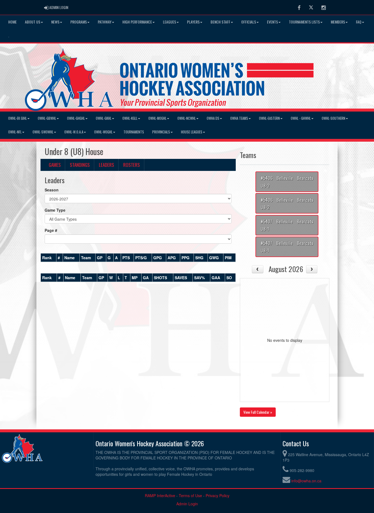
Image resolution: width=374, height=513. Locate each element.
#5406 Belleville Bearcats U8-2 (287, 181)
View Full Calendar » (257, 412)
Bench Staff (220, 22)
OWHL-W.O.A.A (73, 132)
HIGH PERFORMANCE (137, 22)
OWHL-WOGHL (103, 132)
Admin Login (187, 503)
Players (193, 22)
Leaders (106, 164)
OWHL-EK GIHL (17, 118)
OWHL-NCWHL (186, 118)
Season (52, 190)
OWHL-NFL (15, 132)
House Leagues (191, 132)
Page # (51, 230)
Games (55, 164)
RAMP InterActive (160, 495)
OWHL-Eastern (269, 118)
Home (12, 22)
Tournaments (133, 132)
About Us (32, 22)
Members (338, 22)
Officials (248, 22)
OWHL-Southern (333, 118)
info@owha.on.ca (306, 480)
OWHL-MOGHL (157, 118)
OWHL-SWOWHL (43, 132)
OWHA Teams (239, 118)
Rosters (131, 164)
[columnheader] (48, 257)
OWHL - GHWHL (301, 118)
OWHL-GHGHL (76, 118)
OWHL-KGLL (129, 118)
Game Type (55, 210)
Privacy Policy (217, 495)
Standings (80, 164)
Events (272, 22)
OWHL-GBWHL (47, 118)
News (55, 22)
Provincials (161, 132)
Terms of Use (190, 495)
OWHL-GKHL (103, 118)
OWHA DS (213, 118)
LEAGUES (169, 22)
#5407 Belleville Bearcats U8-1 (287, 225)
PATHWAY (104, 22)
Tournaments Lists (304, 22)
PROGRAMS (78, 22)
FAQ (358, 22)
